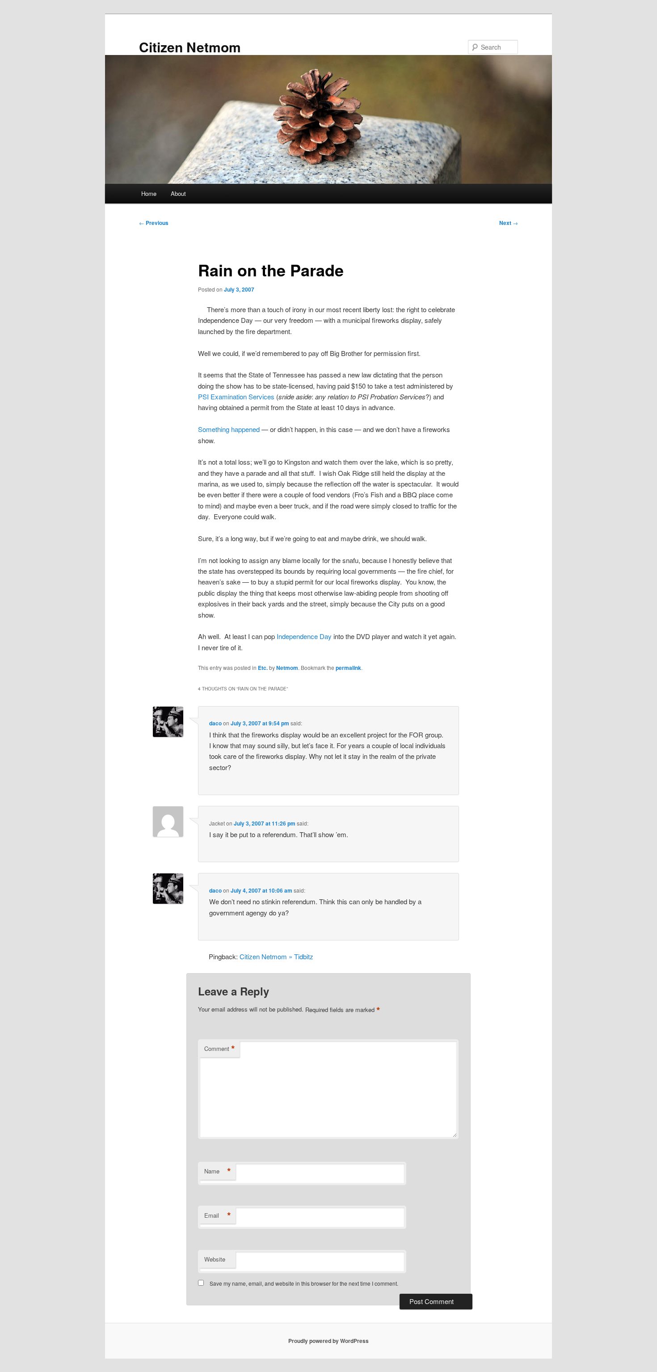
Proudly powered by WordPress (328, 1341)
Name (217, 1171)
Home (148, 193)
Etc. (263, 668)
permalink (348, 668)
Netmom (287, 668)
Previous (153, 223)
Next (508, 223)
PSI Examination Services (236, 396)
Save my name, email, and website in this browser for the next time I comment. (304, 1283)
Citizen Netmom (190, 46)
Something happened (229, 429)
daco (215, 723)
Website (214, 1259)
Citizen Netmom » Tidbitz (276, 956)
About (178, 193)
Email (217, 1215)
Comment (219, 1049)
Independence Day (304, 636)
